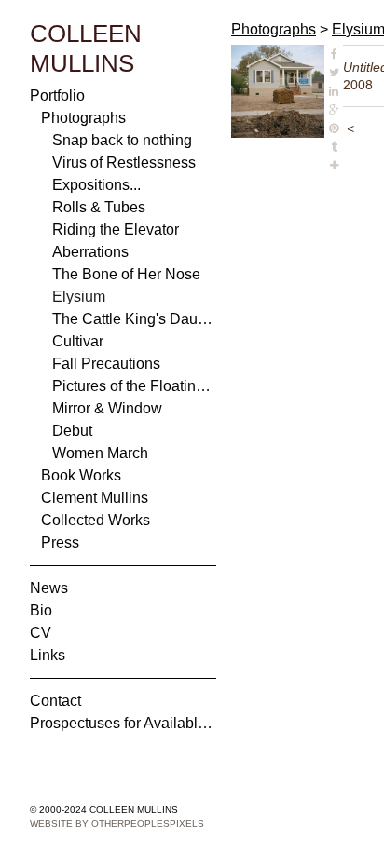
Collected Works (95, 520)
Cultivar (77, 341)
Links (47, 655)
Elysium (78, 296)
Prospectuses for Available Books (123, 723)
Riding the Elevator (115, 229)
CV (40, 633)
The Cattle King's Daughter (134, 319)
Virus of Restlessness (124, 162)
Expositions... (96, 185)
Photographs (83, 118)
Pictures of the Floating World (134, 386)
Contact (55, 701)
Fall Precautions (106, 364)
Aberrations (90, 252)
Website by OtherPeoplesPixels (117, 823)
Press (60, 542)
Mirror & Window (107, 408)
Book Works (81, 475)
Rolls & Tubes (98, 207)
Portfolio (57, 95)
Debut (72, 431)
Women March (100, 453)
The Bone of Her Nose (126, 274)
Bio (41, 610)
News (49, 588)
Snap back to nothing (122, 140)
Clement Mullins (94, 498)
